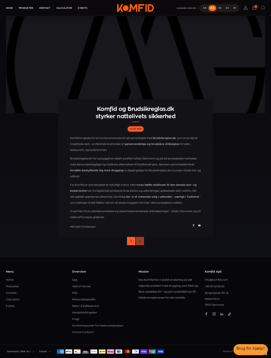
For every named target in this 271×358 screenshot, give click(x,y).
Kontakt (44, 8)
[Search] (263, 8)
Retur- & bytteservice (85, 306)
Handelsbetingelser (84, 312)
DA (212, 8)
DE (220, 8)
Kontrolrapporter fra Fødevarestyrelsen (97, 325)
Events (82, 8)
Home (9, 8)
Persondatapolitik (83, 299)
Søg (74, 280)
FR (234, 8)
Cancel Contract (83, 332)
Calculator (64, 8)
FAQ (74, 293)
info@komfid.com (216, 280)
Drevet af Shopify (232, 351)
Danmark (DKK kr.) (187, 8)
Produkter (26, 8)
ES (227, 8)
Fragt (75, 319)
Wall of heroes (81, 286)
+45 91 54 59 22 (214, 286)
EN (204, 8)
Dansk (43, 351)
